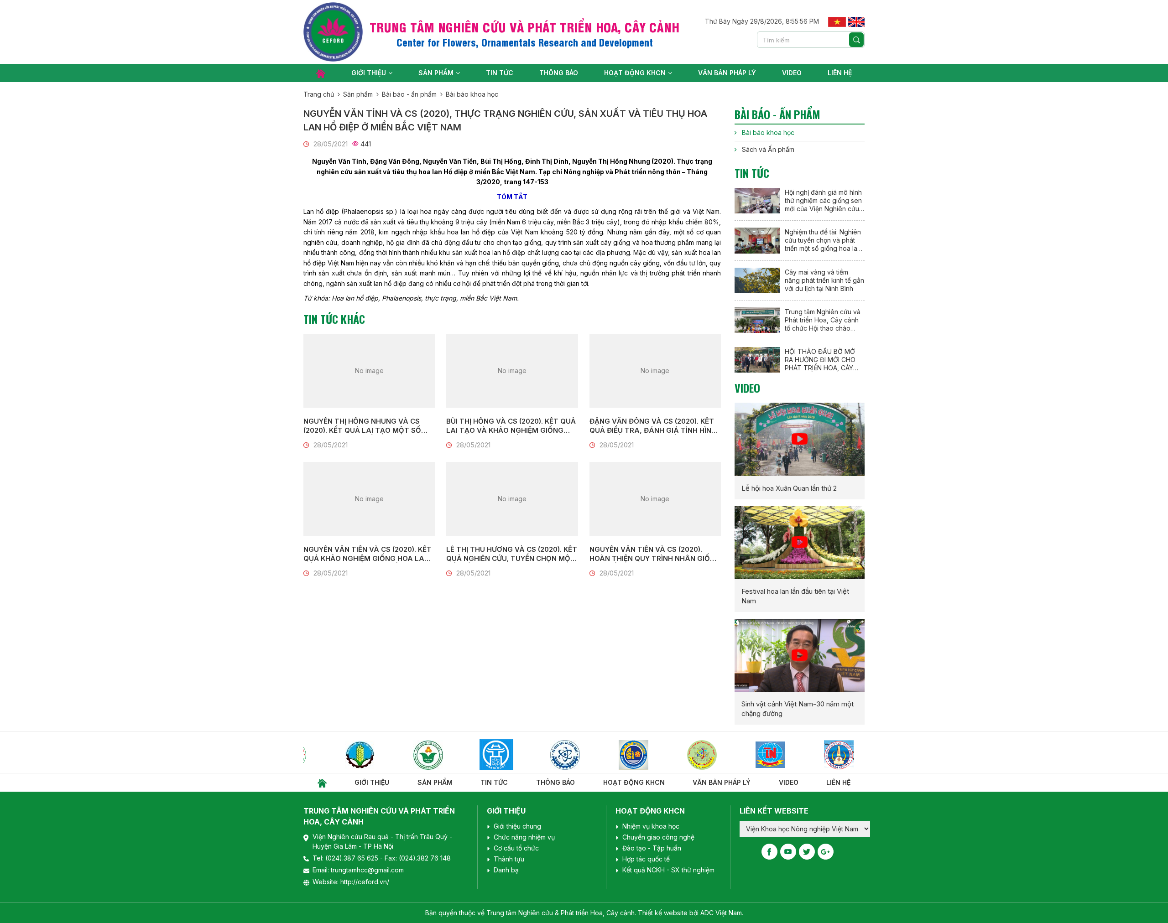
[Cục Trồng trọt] (329, 754)
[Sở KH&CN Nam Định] (808, 754)
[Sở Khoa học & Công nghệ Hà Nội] (466, 754)
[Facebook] (769, 852)
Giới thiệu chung (517, 826)
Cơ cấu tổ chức (516, 848)
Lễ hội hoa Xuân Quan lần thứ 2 (789, 488)
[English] (856, 21)
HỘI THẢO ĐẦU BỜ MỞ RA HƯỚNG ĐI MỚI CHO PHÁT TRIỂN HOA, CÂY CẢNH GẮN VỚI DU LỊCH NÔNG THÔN (821, 359)
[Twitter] (807, 852)
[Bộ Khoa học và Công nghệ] (535, 754)
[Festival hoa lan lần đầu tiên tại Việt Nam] (800, 542)
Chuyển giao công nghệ (658, 837)
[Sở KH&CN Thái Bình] (671, 754)
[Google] (826, 852)
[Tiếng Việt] (837, 21)
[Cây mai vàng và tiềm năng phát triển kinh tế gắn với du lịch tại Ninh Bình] (757, 280)
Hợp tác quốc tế (646, 859)
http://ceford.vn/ (364, 882)
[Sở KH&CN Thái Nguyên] (740, 754)
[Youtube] (788, 852)
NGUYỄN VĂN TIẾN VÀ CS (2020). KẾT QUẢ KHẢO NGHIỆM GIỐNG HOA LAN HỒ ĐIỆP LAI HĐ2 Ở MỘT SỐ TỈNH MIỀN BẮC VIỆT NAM (367, 554)
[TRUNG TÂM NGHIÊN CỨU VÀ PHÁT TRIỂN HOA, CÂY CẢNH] (333, 32)
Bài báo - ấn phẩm (409, 94)
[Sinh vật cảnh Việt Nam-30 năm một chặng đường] (800, 655)
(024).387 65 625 (352, 858)
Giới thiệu (368, 73)
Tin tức (499, 73)
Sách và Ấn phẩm (768, 149)
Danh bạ (506, 870)
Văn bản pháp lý (727, 73)
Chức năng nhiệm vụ (524, 837)
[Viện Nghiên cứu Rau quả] (398, 754)
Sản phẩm (436, 73)
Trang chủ (318, 94)
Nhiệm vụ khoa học (650, 826)
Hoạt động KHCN (635, 73)
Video (792, 73)
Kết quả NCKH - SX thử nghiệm (668, 870)
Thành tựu (509, 859)
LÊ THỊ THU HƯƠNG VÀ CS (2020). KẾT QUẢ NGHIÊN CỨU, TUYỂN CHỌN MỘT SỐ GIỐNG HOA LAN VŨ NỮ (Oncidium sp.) (511, 554)
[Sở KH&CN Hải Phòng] (603, 754)
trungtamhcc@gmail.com (367, 870)
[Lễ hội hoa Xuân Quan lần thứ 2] (800, 439)
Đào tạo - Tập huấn (651, 848)
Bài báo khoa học (472, 94)
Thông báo (558, 73)
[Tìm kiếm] (856, 39)
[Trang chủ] (320, 72)
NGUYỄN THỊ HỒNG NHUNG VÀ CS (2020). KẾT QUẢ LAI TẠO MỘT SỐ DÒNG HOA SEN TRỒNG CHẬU (362, 426)
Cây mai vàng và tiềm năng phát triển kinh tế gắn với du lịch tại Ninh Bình (824, 280)
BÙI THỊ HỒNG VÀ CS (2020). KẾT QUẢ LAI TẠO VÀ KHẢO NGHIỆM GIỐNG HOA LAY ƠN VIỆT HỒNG (511, 426)
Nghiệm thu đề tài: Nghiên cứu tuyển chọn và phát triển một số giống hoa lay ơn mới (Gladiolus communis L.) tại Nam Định (823, 240)
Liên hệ (840, 73)
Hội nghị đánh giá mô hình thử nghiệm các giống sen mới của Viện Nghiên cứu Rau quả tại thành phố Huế (824, 200)
